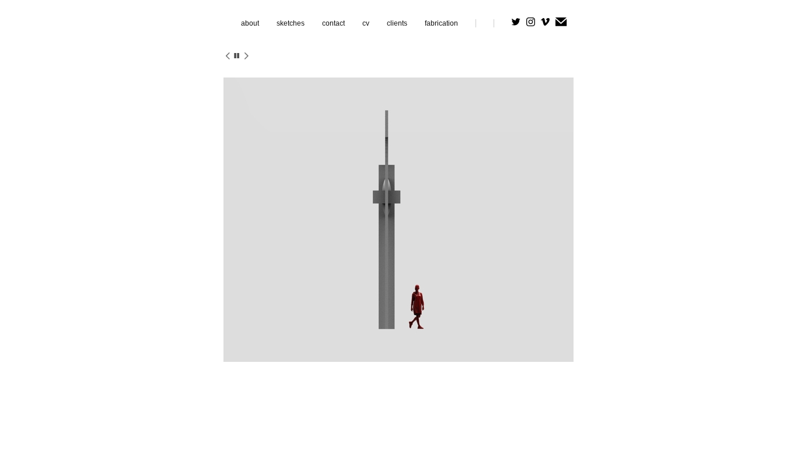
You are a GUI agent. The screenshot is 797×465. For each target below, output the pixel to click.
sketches (291, 23)
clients (397, 23)
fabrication (441, 23)
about (250, 23)
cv (365, 23)
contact (333, 23)
